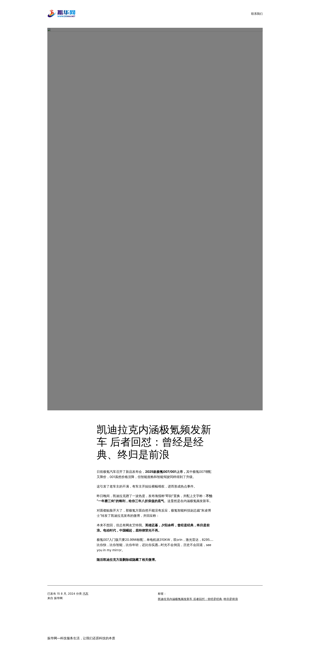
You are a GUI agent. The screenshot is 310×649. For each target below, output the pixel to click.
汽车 (85, 593)
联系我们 (257, 13)
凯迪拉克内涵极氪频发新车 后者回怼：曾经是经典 (190, 599)
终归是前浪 (231, 599)
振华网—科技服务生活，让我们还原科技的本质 (81, 638)
